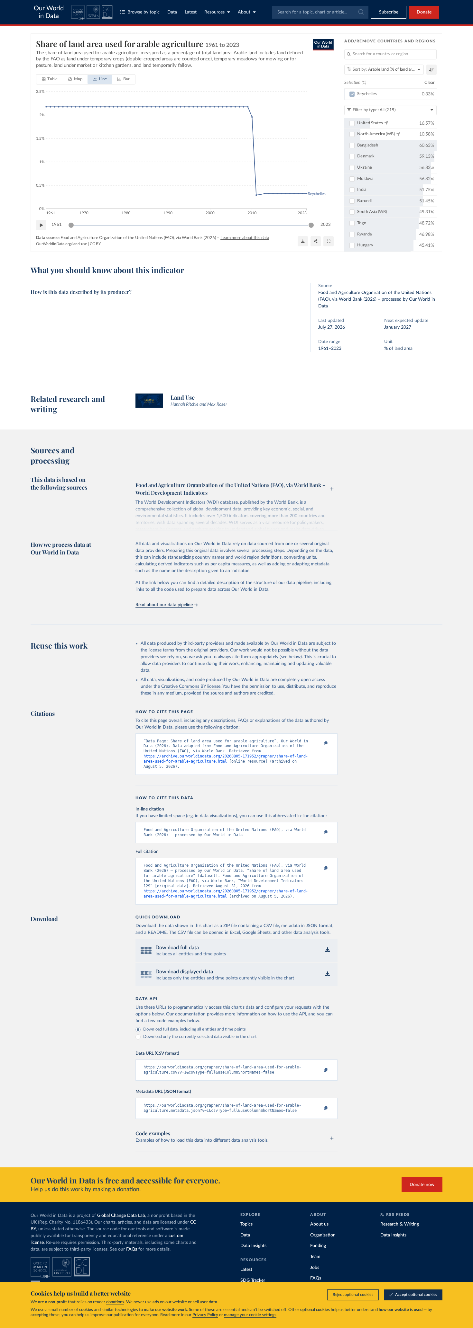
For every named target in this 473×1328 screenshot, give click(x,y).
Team (315, 1256)
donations (115, 1302)
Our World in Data (49, 12)
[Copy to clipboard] (319, 744)
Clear (429, 83)
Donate (424, 12)
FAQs (131, 1249)
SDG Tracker (252, 1280)
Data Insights (253, 1246)
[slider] (71, 225)
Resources (214, 12)
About (244, 12)
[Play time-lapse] (41, 225)
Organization (323, 1235)
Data (172, 12)
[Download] (303, 241)
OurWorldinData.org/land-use (61, 244)
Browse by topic (143, 12)
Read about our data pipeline (164, 605)
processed (392, 299)
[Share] (316, 241)
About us (319, 1224)
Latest (191, 12)
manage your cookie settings (250, 1315)
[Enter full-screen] (328, 241)
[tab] (50, 79)
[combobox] (320, 12)
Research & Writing (399, 1224)
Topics (246, 1224)
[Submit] (360, 12)
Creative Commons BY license (190, 686)
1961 (56, 225)
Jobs (314, 1267)
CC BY (95, 244)
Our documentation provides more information (213, 1014)
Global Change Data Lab (121, 1215)
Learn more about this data (244, 238)
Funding (318, 1246)
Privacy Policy (205, 1315)
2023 (325, 225)
